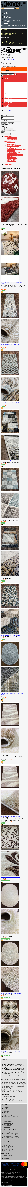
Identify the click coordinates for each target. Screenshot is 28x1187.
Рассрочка (6, 15)
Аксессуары (7, 104)
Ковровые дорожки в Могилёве (12, 1134)
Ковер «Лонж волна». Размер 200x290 (10, 754)
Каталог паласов (8, 102)
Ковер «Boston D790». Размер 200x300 (10, 577)
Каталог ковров (7, 81)
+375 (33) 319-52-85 (9, 41)
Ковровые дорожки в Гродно (11, 1138)
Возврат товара (7, 1125)
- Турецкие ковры (11, 157)
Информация (5, 29)
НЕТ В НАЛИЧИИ (5, 881)
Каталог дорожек (8, 98)
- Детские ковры (11, 151)
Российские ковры (11, 94)
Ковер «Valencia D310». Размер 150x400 (11, 344)
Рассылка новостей (8, 1159)
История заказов (8, 1157)
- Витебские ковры (11, 160)
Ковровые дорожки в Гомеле (11, 1136)
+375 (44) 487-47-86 (9, 42)
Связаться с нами (8, 1124)
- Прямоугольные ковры (13, 147)
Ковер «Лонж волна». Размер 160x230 (10, 816)
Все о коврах (7, 21)
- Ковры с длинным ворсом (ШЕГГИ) (16, 149)
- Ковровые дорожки (12, 137)
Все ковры (6, 79)
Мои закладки (7, 1158)
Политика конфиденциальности (12, 20)
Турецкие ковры (11, 93)
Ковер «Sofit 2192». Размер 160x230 (10, 519)
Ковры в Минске (8, 1144)
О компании (7, 11)
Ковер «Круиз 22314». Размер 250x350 (10, 877)
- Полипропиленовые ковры (14, 145)
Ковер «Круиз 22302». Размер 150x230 (10, 1051)
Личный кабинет (8, 1155)
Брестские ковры (11, 97)
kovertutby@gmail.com (9, 39)
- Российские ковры (12, 159)
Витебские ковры (11, 95)
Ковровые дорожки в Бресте (11, 1133)
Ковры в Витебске (8, 1149)
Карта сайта (7, 1127)
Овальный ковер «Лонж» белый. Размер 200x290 (13, 935)
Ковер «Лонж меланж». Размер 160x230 (11, 993)
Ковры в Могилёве (8, 1146)
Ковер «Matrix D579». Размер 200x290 (10, 635)
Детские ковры (10, 86)
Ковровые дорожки (11, 100)
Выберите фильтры (11, 130)
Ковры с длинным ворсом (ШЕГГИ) (16, 85)
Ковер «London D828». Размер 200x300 (10, 460)
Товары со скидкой (8, 1123)
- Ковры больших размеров (13, 152)
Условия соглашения (9, 19)
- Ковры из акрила (11, 148)
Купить (3, 228)
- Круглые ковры (11, 143)
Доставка (6, 16)
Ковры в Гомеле (8, 1148)
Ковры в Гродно (8, 1150)
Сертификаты (7, 17)
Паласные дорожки (11, 101)
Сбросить (3, 130)
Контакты (6, 106)
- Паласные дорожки (12, 139)
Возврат (6, 13)
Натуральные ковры (12, 89)
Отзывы (6, 23)
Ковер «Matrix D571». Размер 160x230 (10, 402)
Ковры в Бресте (7, 1145)
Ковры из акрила (11, 83)
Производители (8, 1121)
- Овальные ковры (11, 144)
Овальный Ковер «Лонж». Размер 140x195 (11, 223)
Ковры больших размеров (13, 87)
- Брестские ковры (11, 161)
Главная (6, 78)
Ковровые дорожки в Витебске (11, 1137)
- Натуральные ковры (12, 153)
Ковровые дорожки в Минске (11, 1132)
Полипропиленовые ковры (13, 82)
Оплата (5, 12)
